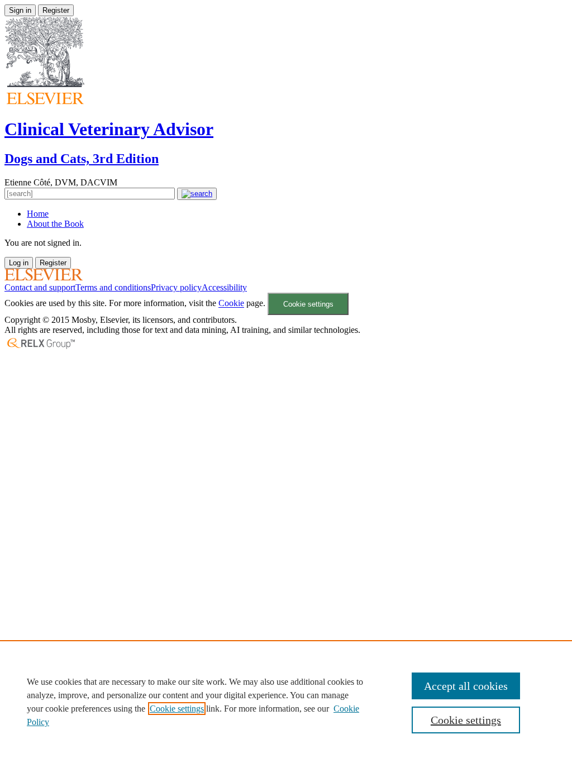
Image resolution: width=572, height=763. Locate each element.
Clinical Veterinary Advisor (108, 129)
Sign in (20, 10)
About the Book (55, 223)
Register (55, 10)
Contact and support (39, 287)
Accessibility (224, 287)
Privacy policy (176, 287)
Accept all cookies (466, 686)
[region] (286, 701)
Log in (18, 263)
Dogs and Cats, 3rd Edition (81, 158)
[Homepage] (43, 277)
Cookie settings (308, 304)
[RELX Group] (40, 347)
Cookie (231, 303)
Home (38, 213)
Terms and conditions (113, 287)
